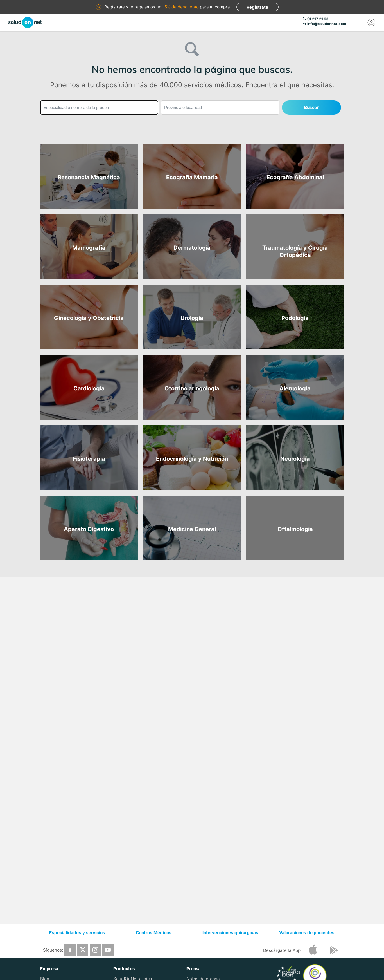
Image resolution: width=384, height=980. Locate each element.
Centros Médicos (153, 932)
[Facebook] (70, 950)
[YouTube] (108, 950)
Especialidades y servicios (77, 932)
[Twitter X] (82, 950)
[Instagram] (95, 950)
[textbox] (99, 107)
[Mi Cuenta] (371, 22)
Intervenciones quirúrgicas (230, 932)
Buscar (311, 107)
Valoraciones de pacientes (307, 932)
